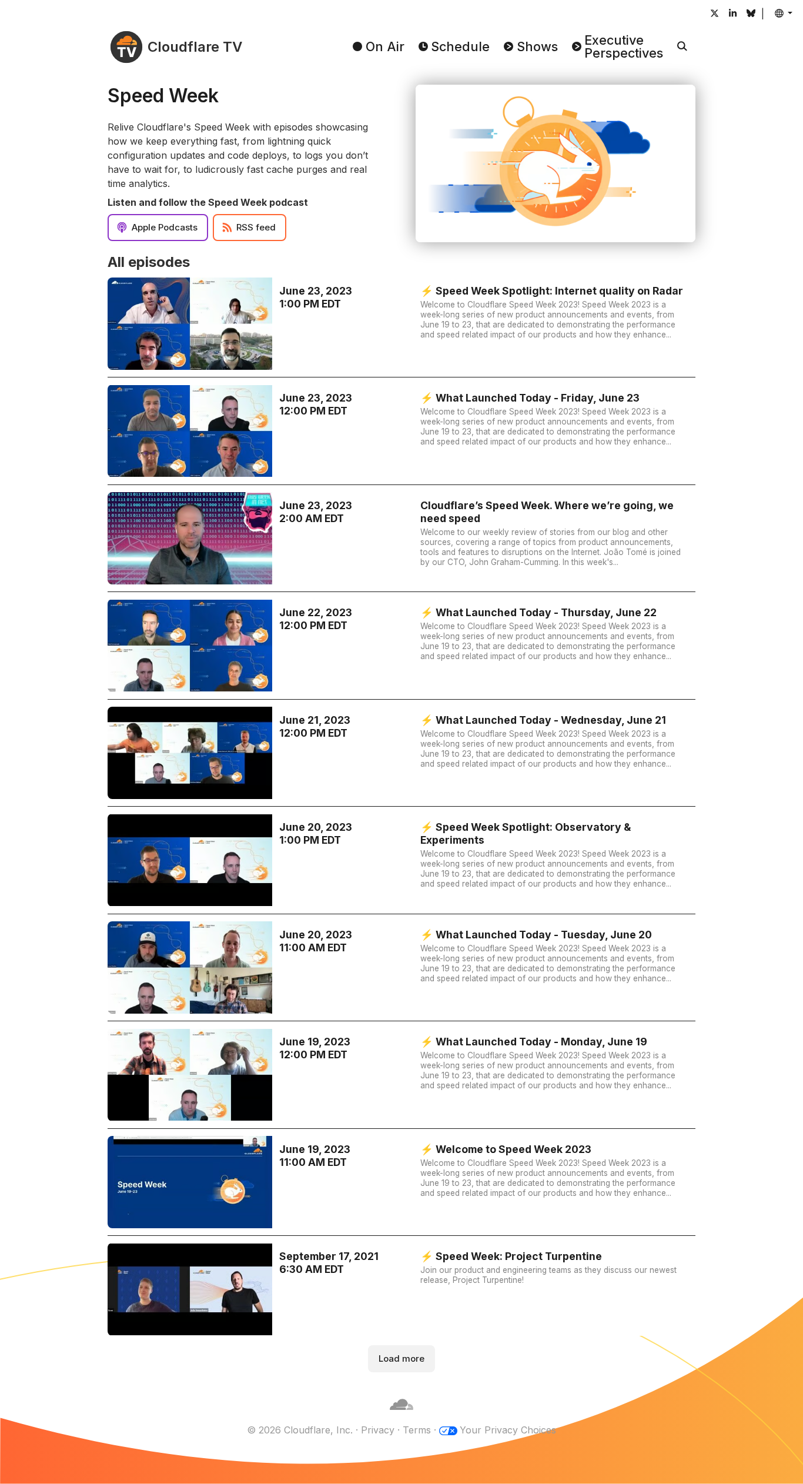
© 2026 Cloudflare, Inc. (300, 1430)
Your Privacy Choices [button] (508, 1430)
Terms (417, 1430)
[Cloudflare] (401, 1416)
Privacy (377, 1430)
